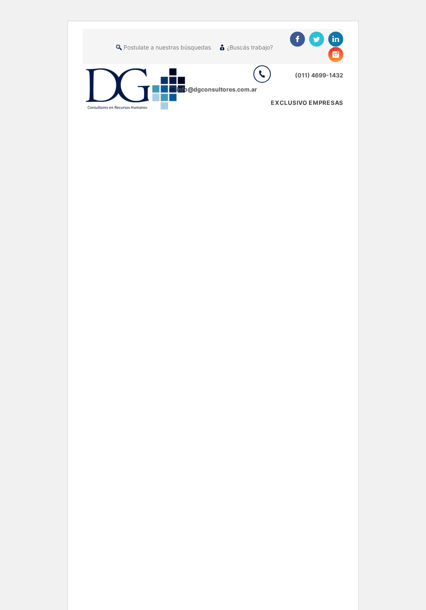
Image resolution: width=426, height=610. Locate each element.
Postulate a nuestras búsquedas (167, 47)
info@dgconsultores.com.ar (216, 89)
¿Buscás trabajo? (250, 47)
